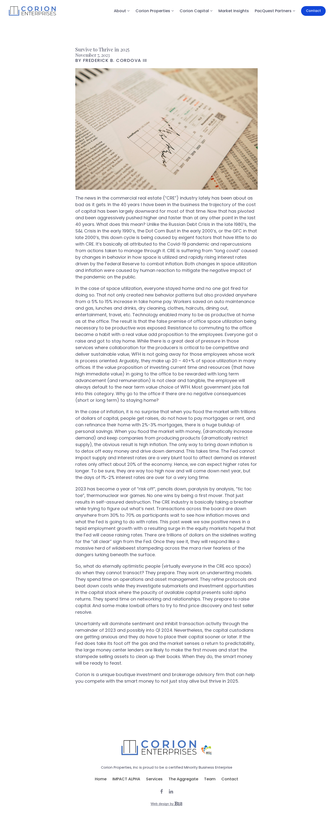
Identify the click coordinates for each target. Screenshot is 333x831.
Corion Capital (194, 11)
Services (154, 779)
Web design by (163, 804)
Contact (313, 10)
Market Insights (233, 11)
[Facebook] (161, 791)
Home (101, 779)
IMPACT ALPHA (126, 779)
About (120, 11)
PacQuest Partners (273, 11)
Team (209, 779)
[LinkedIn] (171, 791)
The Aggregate (183, 779)
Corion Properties (153, 11)
